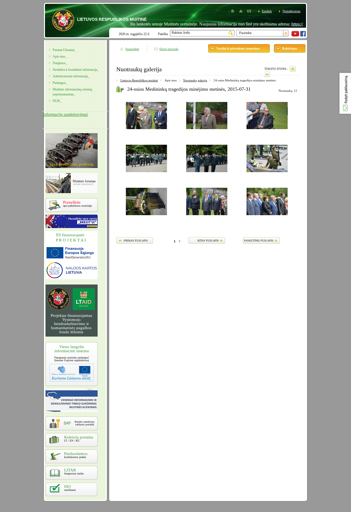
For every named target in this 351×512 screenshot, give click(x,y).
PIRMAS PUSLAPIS (136, 240)
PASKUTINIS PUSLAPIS (258, 240)
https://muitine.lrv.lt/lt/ (300, 24)
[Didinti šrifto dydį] (293, 69)
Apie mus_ (60, 56)
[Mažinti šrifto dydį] (267, 74)
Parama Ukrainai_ (64, 50)
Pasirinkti (245, 33)
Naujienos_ (60, 63)
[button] (345, 93)
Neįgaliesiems (291, 11)
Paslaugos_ (60, 83)
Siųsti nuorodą (168, 49)
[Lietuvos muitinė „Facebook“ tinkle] (303, 35)
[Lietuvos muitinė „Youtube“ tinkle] (295, 35)
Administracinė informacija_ (71, 76)
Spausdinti (132, 49)
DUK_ (57, 101)
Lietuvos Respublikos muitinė (139, 80)
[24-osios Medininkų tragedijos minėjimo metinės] (146, 130)
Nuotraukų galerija (195, 80)
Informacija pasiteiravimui (65, 114)
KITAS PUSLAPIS (208, 240)
